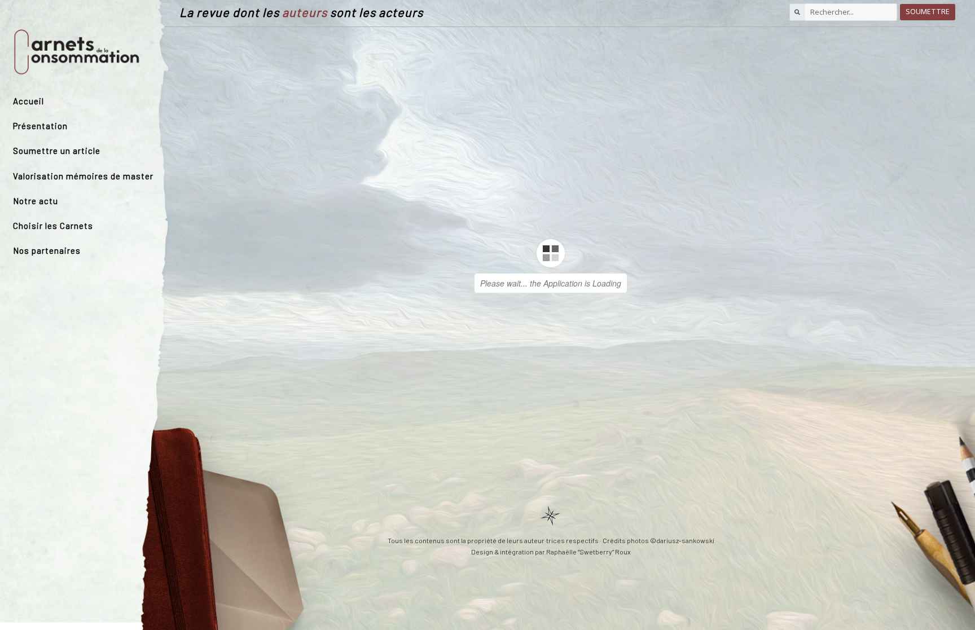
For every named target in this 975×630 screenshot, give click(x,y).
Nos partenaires (47, 250)
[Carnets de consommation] (76, 51)
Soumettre (928, 11)
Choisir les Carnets (53, 226)
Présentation (40, 126)
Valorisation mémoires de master (83, 176)
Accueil (28, 101)
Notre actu (35, 201)
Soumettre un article (56, 151)
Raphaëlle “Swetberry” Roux (588, 552)
